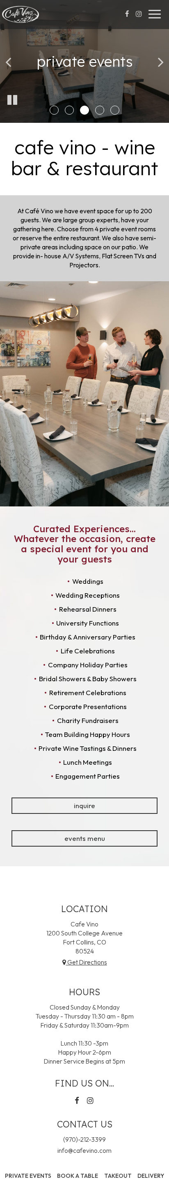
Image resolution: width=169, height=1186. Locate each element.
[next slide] (161, 61)
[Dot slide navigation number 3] (84, 110)
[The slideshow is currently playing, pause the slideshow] (12, 100)
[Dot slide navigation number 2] (69, 110)
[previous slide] (8, 61)
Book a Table (77, 1175)
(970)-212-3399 (84, 1139)
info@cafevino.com (84, 1150)
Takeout (117, 1175)
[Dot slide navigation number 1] (54, 110)
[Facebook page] (127, 13)
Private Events (28, 1175)
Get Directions (86, 962)
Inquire (84, 805)
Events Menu (84, 838)
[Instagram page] (138, 13)
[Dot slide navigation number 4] (99, 110)
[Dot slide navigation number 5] (114, 110)
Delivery (149, 1175)
